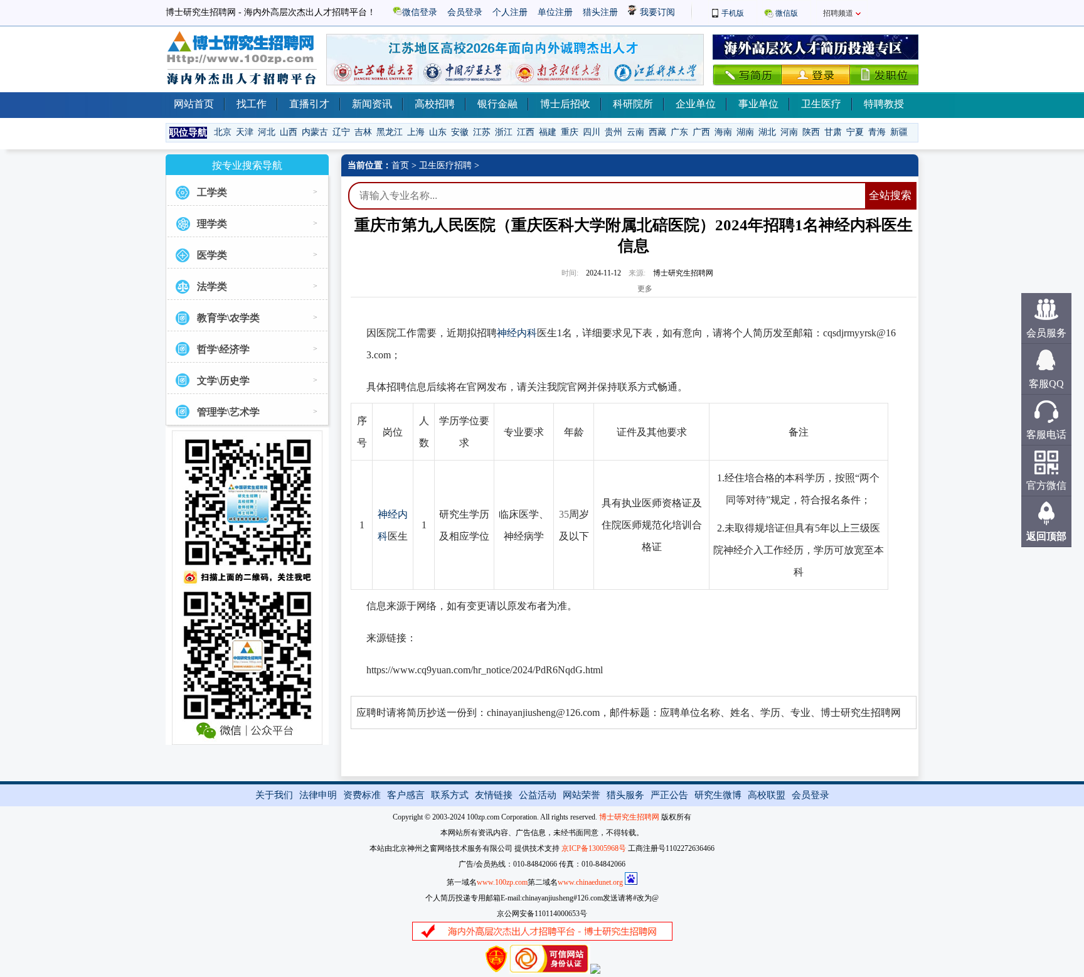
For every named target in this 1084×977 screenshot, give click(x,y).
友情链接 (494, 795)
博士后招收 (565, 104)
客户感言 (406, 795)
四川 (591, 132)
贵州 (613, 132)
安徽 (460, 132)
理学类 (212, 223)
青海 (877, 132)
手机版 (732, 13)
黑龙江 (389, 132)
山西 (288, 132)
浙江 (504, 132)
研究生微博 (717, 795)
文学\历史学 (223, 380)
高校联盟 (766, 795)
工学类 (212, 192)
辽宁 (341, 132)
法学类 (212, 286)
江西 (525, 132)
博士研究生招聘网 (629, 817)
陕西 (811, 132)
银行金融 (497, 104)
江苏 (482, 132)
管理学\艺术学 (228, 412)
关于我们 (274, 795)
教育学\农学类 (228, 317)
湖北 (767, 132)
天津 (244, 132)
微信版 (786, 13)
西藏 (657, 132)
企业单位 (696, 104)
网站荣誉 (581, 795)
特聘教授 (884, 104)
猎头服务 (625, 795)
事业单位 (758, 104)
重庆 (569, 132)
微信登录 (419, 12)
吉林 (363, 132)
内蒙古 (315, 132)
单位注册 (555, 12)
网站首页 (194, 104)
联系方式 (450, 795)
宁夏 (855, 132)
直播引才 (309, 104)
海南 (723, 132)
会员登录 (464, 12)
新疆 (899, 132)
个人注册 (510, 12)
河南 (789, 132)
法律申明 (318, 795)
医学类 (212, 255)
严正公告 (669, 795)
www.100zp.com (502, 882)
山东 (438, 132)
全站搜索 (890, 195)
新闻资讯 (372, 104)
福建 (547, 132)
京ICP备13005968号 (593, 848)
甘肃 (833, 132)
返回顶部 (1046, 536)
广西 (701, 132)
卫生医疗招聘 (445, 165)
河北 (266, 132)
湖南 (745, 132)
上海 (416, 132)
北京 (222, 132)
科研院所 (633, 104)
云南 (635, 132)
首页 (400, 165)
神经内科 (517, 333)
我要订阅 (656, 12)
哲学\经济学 (223, 349)
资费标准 (362, 795)
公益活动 (537, 795)
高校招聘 (435, 104)
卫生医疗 (821, 104)
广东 (679, 132)
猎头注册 (600, 12)
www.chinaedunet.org (590, 882)
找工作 (251, 104)
